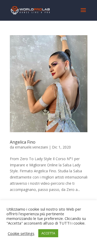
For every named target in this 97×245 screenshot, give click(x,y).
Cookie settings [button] (21, 233)
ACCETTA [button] (48, 233)
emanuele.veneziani (31, 147)
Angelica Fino (22, 142)
